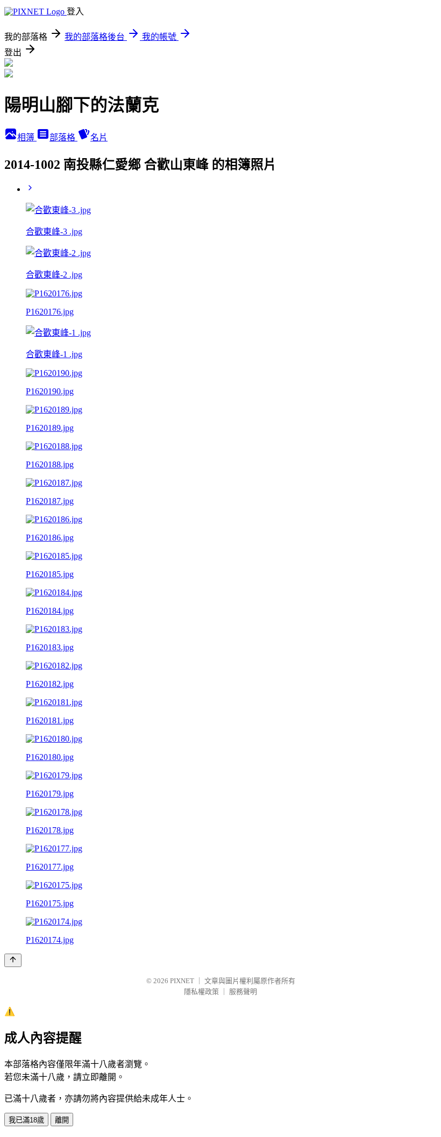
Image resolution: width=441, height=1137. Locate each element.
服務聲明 (243, 991)
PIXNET (182, 981)
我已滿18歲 (26, 1120)
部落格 (63, 137)
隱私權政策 (201, 991)
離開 (62, 1120)
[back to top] (13, 960)
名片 (99, 137)
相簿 (27, 137)
